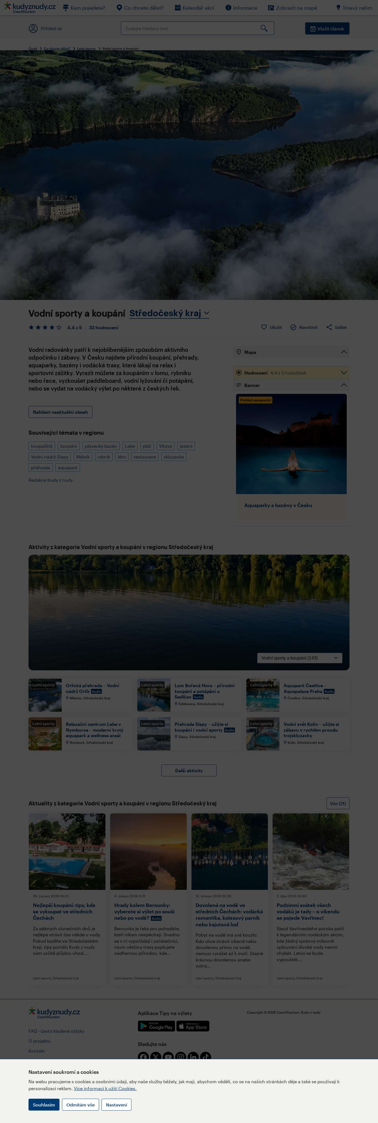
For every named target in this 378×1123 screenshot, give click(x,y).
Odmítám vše (80, 1104)
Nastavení (116, 1104)
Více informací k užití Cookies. (105, 1088)
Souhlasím (44, 1104)
